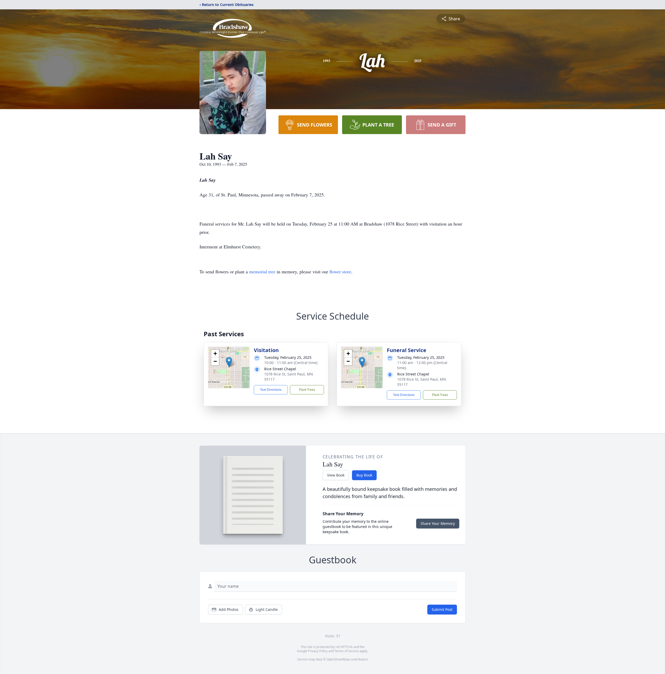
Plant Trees (307, 389)
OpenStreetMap (338, 659)
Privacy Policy (318, 651)
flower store (340, 271)
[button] (229, 362)
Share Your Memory (438, 523)
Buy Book (364, 475)
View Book (335, 475)
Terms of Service (347, 651)
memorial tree (262, 271)
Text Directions (271, 389)
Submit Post (442, 609)
